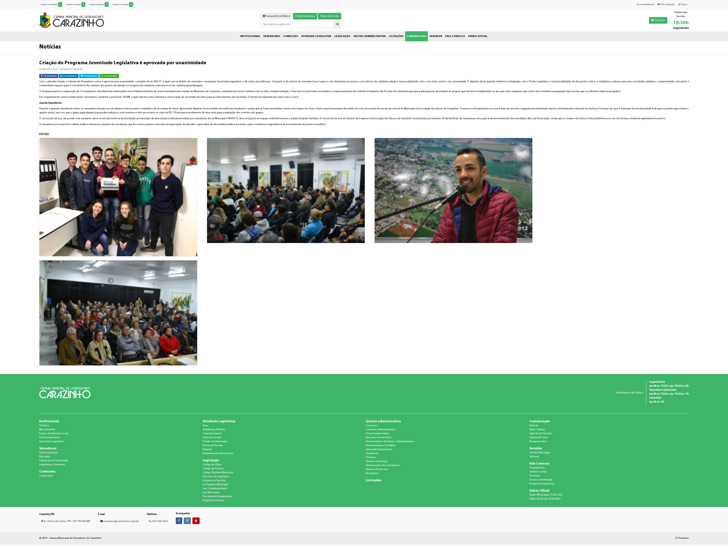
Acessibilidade (646, 4)
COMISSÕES (290, 36)
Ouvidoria (534, 475)
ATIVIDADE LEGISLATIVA (316, 36)
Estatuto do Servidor (214, 480)
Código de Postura (213, 468)
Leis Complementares (215, 488)
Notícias (533, 425)
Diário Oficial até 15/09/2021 (545, 499)
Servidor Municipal (539, 452)
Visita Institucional (49, 437)
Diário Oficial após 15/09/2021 (545, 495)
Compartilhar (49, 76)
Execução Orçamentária (379, 449)
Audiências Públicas (214, 429)
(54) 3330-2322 (159, 521)
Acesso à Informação (541, 479)
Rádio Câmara (537, 429)
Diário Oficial (539, 490)
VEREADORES (271, 36)
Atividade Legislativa (219, 421)
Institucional (49, 421)
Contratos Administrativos (380, 429)
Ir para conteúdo (51, 4)
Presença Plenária (213, 445)
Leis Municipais (211, 492)
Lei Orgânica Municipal (215, 484)
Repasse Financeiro (377, 469)
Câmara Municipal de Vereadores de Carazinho (71, 20)
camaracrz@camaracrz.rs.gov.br (121, 521)
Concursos (372, 425)
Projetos (207, 449)
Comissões (47, 471)
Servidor (535, 448)
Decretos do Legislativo (216, 476)
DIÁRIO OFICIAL (478, 36)
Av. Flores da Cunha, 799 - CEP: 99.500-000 (66, 521)
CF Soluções (682, 538)
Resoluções (372, 473)
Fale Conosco (539, 463)
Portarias (371, 457)
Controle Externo (212, 433)
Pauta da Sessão (329, 16)
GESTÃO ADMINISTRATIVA (369, 36)
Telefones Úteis (538, 471)
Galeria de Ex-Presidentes (53, 460)
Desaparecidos (537, 441)
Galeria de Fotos (538, 437)
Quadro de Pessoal (376, 461)
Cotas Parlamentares (377, 433)
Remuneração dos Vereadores (383, 465)
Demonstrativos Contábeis (381, 445)
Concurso (659, 20)
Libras (684, 4)
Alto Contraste (667, 4)
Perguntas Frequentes (542, 483)
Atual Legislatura (48, 452)
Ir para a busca (98, 4)
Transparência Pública (277, 16)
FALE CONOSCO (455, 36)
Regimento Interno (213, 500)
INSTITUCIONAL (250, 36)
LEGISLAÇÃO (342, 36)
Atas (205, 425)
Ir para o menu (75, 4)
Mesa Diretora (47, 429)
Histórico (44, 425)
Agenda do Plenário (540, 433)
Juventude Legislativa (51, 441)
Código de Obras (212, 464)
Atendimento (537, 467)
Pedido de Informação (215, 441)
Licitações (373, 480)
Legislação (211, 460)
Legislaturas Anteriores (52, 464)
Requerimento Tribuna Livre (218, 453)
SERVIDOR (435, 36)
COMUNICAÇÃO (416, 36)
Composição (46, 475)
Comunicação (539, 421)
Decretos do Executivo (378, 437)
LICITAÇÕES (396, 36)
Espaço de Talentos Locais (53, 433)
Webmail (534, 456)
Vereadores (47, 448)
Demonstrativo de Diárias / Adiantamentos (390, 441)
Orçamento (372, 453)
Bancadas (44, 456)
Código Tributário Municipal (218, 472)
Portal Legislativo (305, 16)
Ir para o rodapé (122, 4)
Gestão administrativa (383, 421)
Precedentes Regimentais (217, 496)
